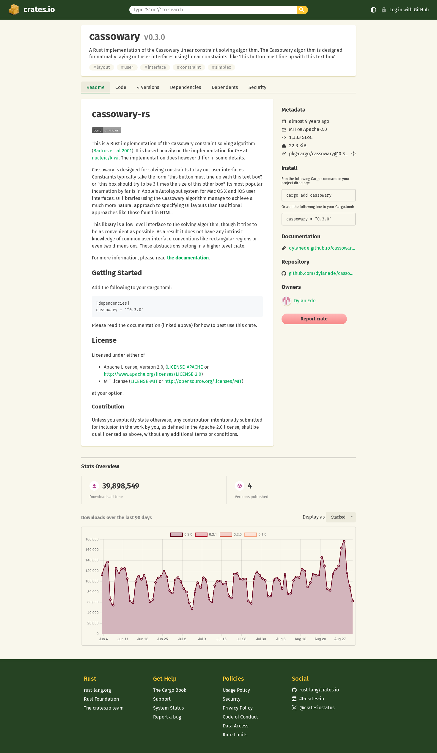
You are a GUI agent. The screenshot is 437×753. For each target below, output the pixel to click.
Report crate (314, 319)
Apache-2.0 (315, 129)
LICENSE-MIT (144, 381)
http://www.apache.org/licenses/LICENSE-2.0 (152, 374)
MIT (292, 129)
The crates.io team (104, 708)
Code (120, 87)
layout (101, 67)
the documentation (188, 258)
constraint (189, 67)
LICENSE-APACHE (185, 367)
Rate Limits (235, 735)
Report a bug (167, 717)
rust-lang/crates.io (315, 690)
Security (257, 87)
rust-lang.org (97, 690)
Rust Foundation (101, 699)
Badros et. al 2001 (112, 151)
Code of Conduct (240, 717)
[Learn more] (353, 154)
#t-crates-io (308, 699)
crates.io (39, 9)
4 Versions (148, 87)
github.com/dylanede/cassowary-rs (322, 273)
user (127, 67)
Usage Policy (236, 690)
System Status (168, 708)
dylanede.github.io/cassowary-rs (322, 248)
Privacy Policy (238, 708)
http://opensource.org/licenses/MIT (203, 381)
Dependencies (185, 87)
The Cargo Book (169, 690)
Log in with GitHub (409, 9)
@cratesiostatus (313, 707)
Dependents (225, 87)
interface (155, 67)
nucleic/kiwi (105, 158)
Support (162, 699)
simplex (221, 67)
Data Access (235, 726)
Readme (96, 87)
